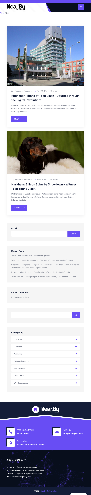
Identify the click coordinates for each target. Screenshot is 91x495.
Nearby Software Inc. (49, 491)
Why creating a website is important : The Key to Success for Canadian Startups (42, 260)
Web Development (21, 383)
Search (14, 228)
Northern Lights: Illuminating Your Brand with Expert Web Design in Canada (40, 272)
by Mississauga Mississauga (22, 91)
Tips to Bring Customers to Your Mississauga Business (32, 256)
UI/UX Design (19, 376)
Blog (2, 13)
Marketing (18, 354)
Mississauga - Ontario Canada (31, 444)
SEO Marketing (19, 368)
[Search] (76, 315)
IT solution (54, 91)
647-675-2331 (23, 433)
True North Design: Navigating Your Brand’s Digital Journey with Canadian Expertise (43, 277)
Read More (18, 119)
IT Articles (18, 339)
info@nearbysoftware (73, 433)
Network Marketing (21, 361)
